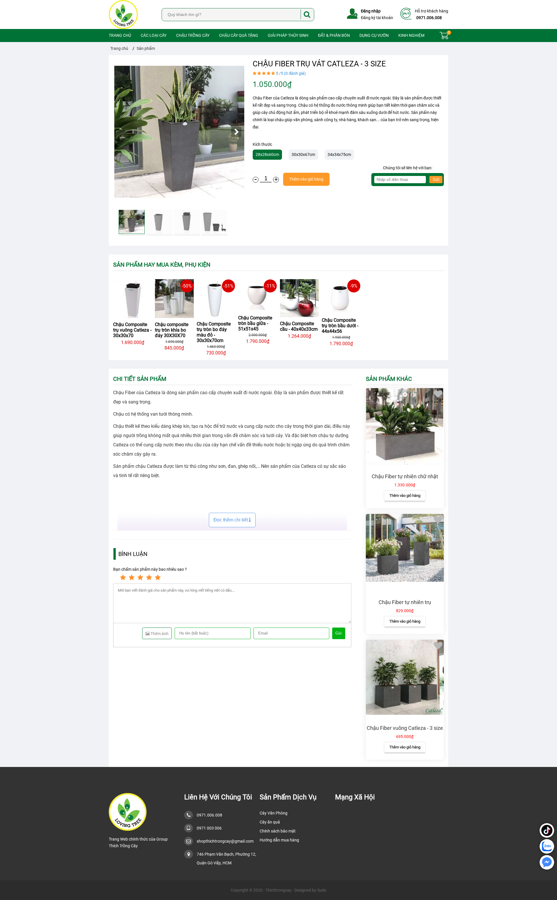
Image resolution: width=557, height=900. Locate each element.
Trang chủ (120, 35)
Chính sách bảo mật (278, 831)
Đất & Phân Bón (334, 35)
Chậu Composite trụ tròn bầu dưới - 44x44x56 (340, 325)
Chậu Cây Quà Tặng (238, 35)
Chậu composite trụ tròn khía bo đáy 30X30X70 (171, 330)
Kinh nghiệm (411, 35)
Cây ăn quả (270, 822)
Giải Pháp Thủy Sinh (288, 35)
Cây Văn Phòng (273, 813)
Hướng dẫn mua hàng (279, 840)
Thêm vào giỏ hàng (404, 495)
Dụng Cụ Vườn (374, 35)
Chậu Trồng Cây (192, 35)
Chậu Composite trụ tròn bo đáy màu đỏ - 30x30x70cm (214, 332)
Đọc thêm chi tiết (231, 519)
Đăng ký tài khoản (377, 17)
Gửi (436, 179)
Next (236, 132)
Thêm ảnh (159, 633)
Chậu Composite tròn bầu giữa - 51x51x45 (255, 323)
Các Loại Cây (154, 35)
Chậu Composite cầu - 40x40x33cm (299, 326)
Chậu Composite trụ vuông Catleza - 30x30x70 (132, 330)
